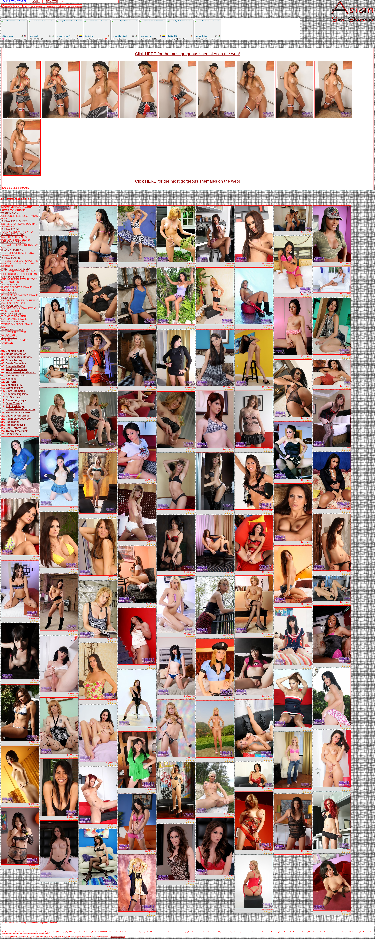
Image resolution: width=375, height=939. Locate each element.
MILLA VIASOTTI (10, 298)
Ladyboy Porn (14, 387)
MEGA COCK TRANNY (13, 242)
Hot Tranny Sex (15, 424)
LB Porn (11, 381)
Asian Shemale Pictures (20, 409)
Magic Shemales (16, 354)
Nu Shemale (13, 397)
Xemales (11, 378)
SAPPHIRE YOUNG (12, 329)
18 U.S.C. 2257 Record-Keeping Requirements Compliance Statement (29, 923)
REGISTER (52, 1)
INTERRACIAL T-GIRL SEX (15, 269)
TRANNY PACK (9, 213)
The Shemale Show (18, 412)
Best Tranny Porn (17, 427)
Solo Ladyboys (15, 406)
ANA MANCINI (9, 284)
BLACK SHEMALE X (12, 250)
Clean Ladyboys (16, 400)
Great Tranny (14, 403)
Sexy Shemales (15, 391)
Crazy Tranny (14, 360)
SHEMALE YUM (10, 229)
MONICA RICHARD (11, 306)
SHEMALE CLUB (10, 258)
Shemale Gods (15, 350)
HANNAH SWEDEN (12, 313)
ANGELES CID (9, 337)
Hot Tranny (12, 421)
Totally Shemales (16, 369)
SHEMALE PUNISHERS (14, 221)
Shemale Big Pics (17, 394)
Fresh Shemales (16, 363)
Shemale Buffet (15, 366)
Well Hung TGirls (16, 375)
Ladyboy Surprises (17, 415)
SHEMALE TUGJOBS (12, 234)
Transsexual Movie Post (21, 372)
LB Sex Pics (13, 434)
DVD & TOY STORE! (14, 1)
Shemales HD (14, 384)
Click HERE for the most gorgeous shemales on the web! (187, 54)
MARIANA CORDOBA (13, 321)
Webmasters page (117, 937)
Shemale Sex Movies (19, 357)
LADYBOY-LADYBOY (12, 276)
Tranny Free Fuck (17, 431)
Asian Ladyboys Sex (18, 418)
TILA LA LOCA (9, 292)
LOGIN (36, 1)
